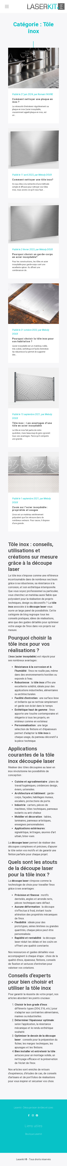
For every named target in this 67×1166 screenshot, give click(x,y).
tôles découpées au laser (37, 767)
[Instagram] (33, 1115)
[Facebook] (29, 1115)
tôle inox (16, 575)
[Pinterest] (37, 1115)
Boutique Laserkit (33, 1134)
